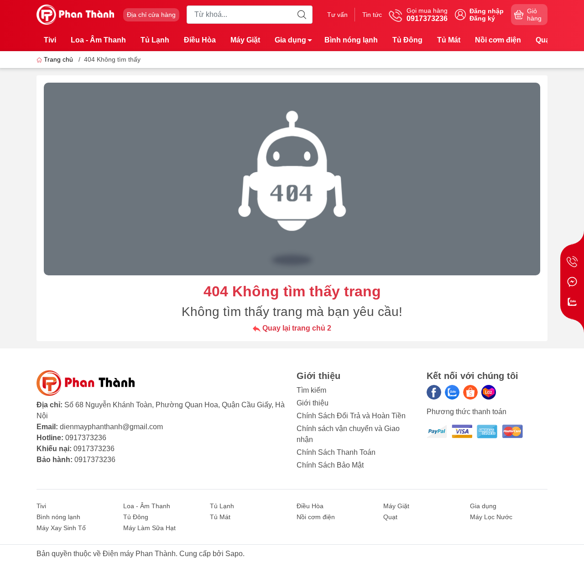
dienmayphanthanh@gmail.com (111, 427)
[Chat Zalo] (572, 302)
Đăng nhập (486, 11)
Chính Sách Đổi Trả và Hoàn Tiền (351, 416)
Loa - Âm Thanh (98, 40)
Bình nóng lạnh (351, 40)
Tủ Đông (407, 40)
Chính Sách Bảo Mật (330, 465)
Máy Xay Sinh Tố (61, 527)
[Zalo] (452, 392)
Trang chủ (58, 59)
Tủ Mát (448, 40)
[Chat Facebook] (572, 282)
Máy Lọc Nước (491, 517)
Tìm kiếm (311, 390)
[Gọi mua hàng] (572, 261)
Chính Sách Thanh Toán (336, 452)
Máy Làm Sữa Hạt (149, 527)
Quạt (544, 40)
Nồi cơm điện (498, 40)
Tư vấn (337, 14)
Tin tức (372, 14)
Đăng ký (482, 18)
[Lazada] (488, 392)
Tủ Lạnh (155, 40)
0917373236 (85, 438)
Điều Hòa (200, 40)
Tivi (50, 40)
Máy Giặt (245, 40)
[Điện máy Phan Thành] (75, 14)
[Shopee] (470, 392)
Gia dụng (290, 40)
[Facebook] (434, 392)
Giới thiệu (312, 403)
